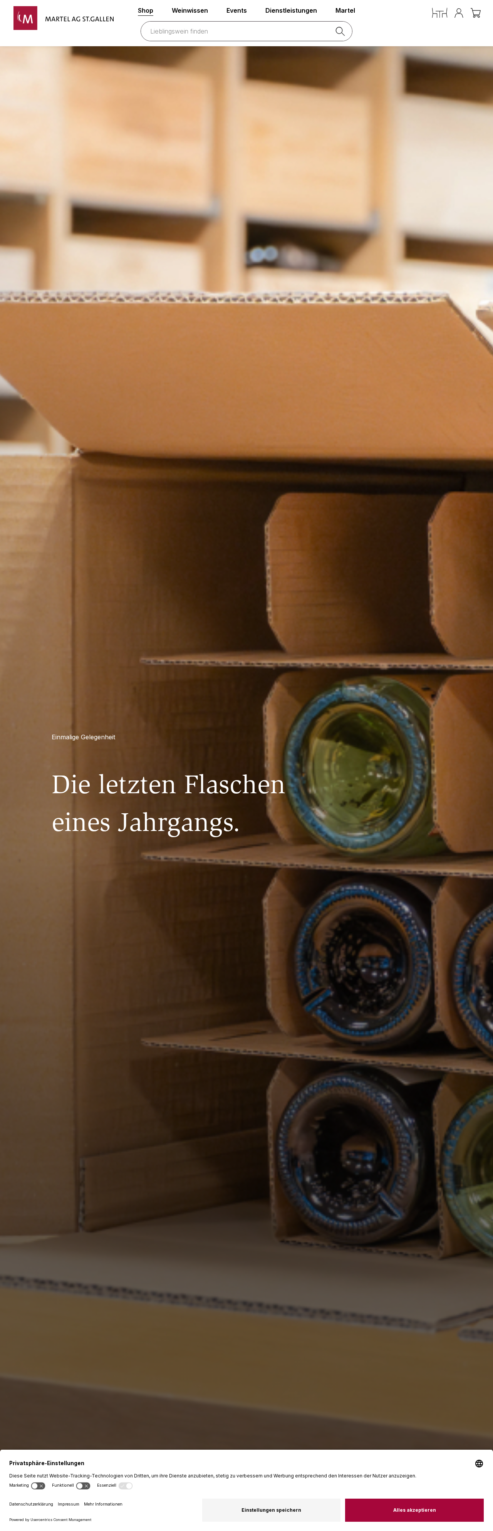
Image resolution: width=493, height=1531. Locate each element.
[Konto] (459, 13)
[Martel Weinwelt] (63, 18)
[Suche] (341, 31)
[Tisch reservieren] (439, 13)
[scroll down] (246, 788)
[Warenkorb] (476, 13)
